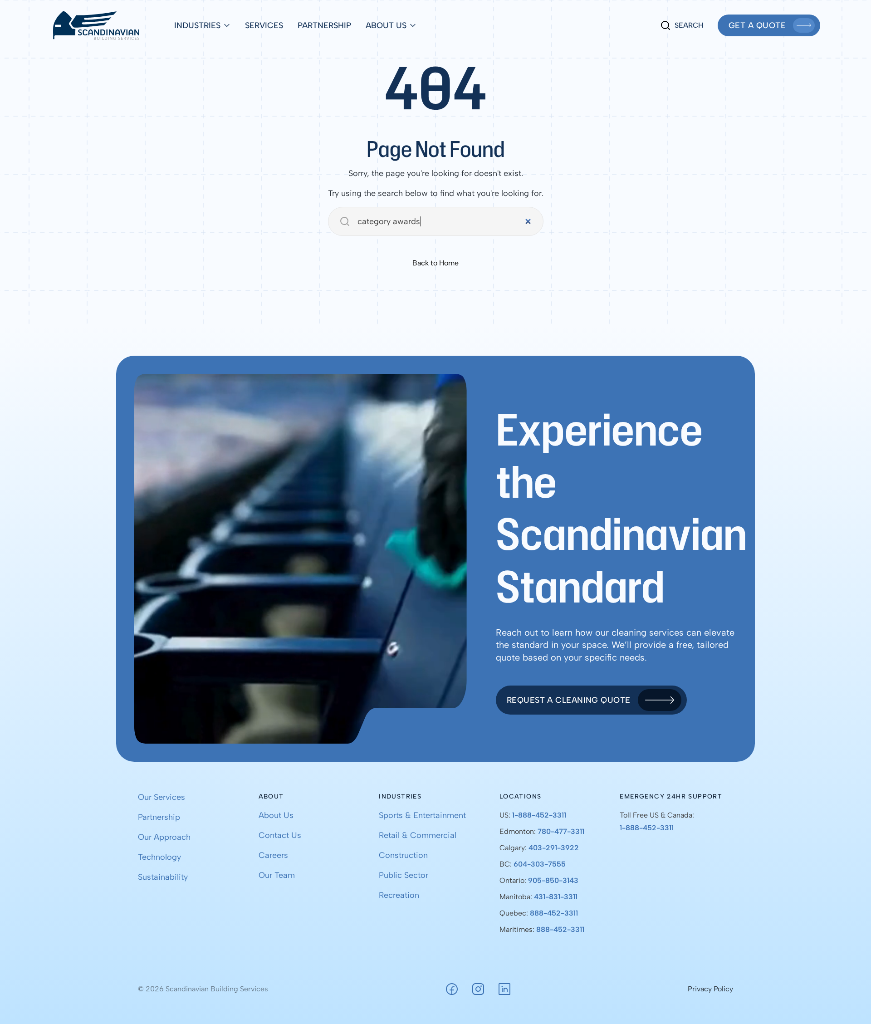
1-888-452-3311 (539, 815)
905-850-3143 (553, 880)
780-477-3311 (561, 831)
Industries (197, 25)
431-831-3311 (555, 896)
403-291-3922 (553, 847)
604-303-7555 (540, 864)
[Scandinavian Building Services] (96, 25)
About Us (386, 25)
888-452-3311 (554, 913)
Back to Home (435, 263)
